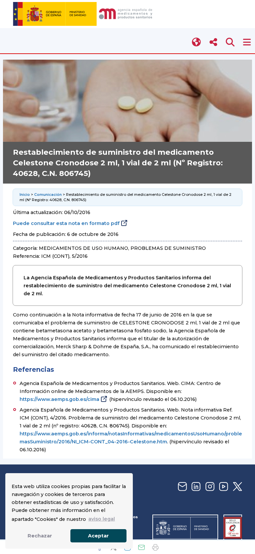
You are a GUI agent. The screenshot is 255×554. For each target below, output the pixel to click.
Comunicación (48, 194)
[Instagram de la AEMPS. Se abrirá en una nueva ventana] (209, 486)
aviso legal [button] (101, 519)
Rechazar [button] (40, 536)
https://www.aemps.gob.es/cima (59, 399)
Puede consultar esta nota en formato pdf (66, 223)
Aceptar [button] (98, 536)
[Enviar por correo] (141, 547)
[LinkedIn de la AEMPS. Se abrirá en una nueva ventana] (195, 486)
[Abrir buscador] (230, 42)
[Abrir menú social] (213, 42)
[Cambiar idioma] (197, 42)
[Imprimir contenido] (155, 547)
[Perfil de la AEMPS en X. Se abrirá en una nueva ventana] (236, 486)
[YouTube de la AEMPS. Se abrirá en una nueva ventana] (222, 486)
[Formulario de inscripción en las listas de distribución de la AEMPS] (181, 486)
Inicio (25, 194)
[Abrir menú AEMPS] (247, 42)
